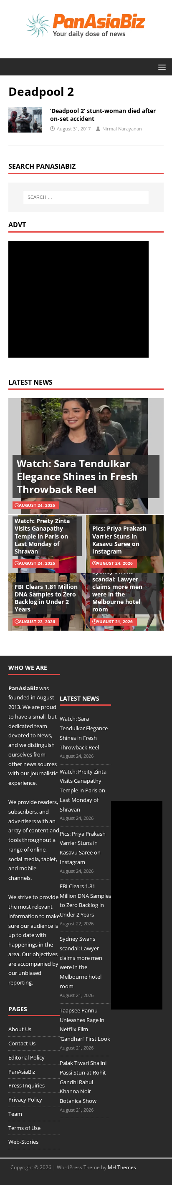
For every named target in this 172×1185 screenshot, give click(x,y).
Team (15, 1113)
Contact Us (21, 1043)
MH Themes (122, 1167)
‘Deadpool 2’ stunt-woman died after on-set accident (103, 114)
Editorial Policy (26, 1057)
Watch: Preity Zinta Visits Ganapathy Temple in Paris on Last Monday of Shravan (42, 536)
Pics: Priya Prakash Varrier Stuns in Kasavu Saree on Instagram (119, 539)
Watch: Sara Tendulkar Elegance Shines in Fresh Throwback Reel (77, 476)
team (40, 726)
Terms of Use (24, 1128)
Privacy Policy (25, 1099)
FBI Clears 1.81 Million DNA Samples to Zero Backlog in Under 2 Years (46, 598)
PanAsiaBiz (23, 688)
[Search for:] (86, 197)
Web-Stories (23, 1141)
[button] (160, 66)
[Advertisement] (78, 299)
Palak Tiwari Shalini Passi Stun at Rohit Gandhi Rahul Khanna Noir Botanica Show (83, 1082)
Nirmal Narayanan (122, 128)
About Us (19, 1029)
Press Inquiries (26, 1085)
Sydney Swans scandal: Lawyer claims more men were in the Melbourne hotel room (117, 590)
